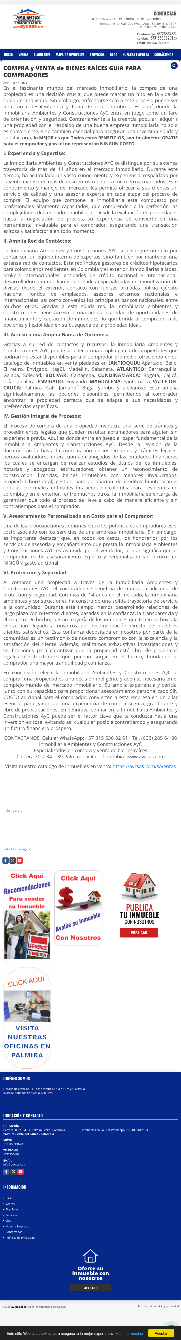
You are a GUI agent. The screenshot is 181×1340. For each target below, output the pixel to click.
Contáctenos (163, 54)
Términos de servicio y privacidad (158, 1306)
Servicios (97, 54)
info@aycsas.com (14, 1164)
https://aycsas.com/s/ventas (144, 766)
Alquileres (42, 54)
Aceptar (161, 1333)
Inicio (8, 54)
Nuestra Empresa (136, 54)
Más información (129, 1333)
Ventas (23, 54)
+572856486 (166, 33)
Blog (113, 54)
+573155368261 (161, 38)
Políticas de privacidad (20, 1238)
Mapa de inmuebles (70, 54)
